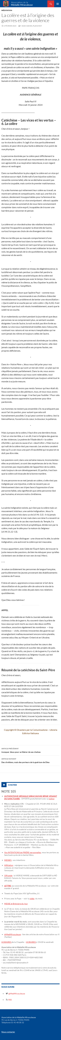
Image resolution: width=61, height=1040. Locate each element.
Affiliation (8, 865)
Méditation (6, 10)
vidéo (32, 898)
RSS (10, 999)
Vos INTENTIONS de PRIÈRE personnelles (22, 852)
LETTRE (7, 885)
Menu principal (57, 3)
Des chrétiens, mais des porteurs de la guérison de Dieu (25, 760)
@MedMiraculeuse (12, 934)
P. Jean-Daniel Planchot (31, 26)
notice (51, 798)
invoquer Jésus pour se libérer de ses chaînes (21, 750)
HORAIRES (6, 942)
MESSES (8, 860)
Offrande (8, 875)
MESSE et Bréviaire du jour (16, 903)
